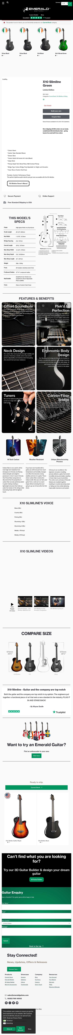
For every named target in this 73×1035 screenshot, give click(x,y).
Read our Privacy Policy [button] (14, 1018)
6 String (65, 96)
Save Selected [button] (20, 1029)
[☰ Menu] (3, 3)
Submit (5, 941)
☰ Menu (3, 3)
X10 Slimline (60, 96)
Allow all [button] (9, 1029)
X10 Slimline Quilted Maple (13, 841)
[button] (4, 1021)
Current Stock (47, 22)
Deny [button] (29, 1029)
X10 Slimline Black (43, 841)
